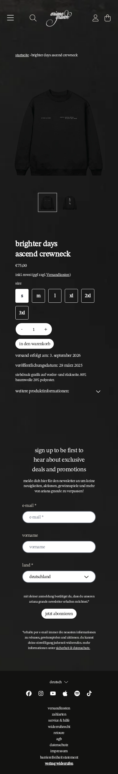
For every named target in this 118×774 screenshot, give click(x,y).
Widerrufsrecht (59, 726)
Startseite (22, 55)
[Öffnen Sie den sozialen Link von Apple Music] (65, 693)
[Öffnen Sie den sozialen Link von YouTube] (53, 693)
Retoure (59, 732)
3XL (22, 312)
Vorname (30, 535)
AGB (59, 738)
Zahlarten (59, 714)
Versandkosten (57, 274)
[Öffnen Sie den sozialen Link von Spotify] (77, 693)
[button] (59, 391)
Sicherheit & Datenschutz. (73, 647)
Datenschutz (59, 745)
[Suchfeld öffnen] (32, 18)
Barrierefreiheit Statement (59, 757)
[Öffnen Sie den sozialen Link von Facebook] (29, 693)
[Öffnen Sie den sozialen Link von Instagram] (41, 693)
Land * (27, 565)
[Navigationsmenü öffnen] (10, 18)
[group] (47, 202)
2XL (88, 295)
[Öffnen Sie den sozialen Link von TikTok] (89, 693)
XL (71, 295)
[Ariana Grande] (59, 18)
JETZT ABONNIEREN (59, 613)
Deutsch (56, 682)
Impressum (59, 751)
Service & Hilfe (59, 720)
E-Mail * (29, 505)
